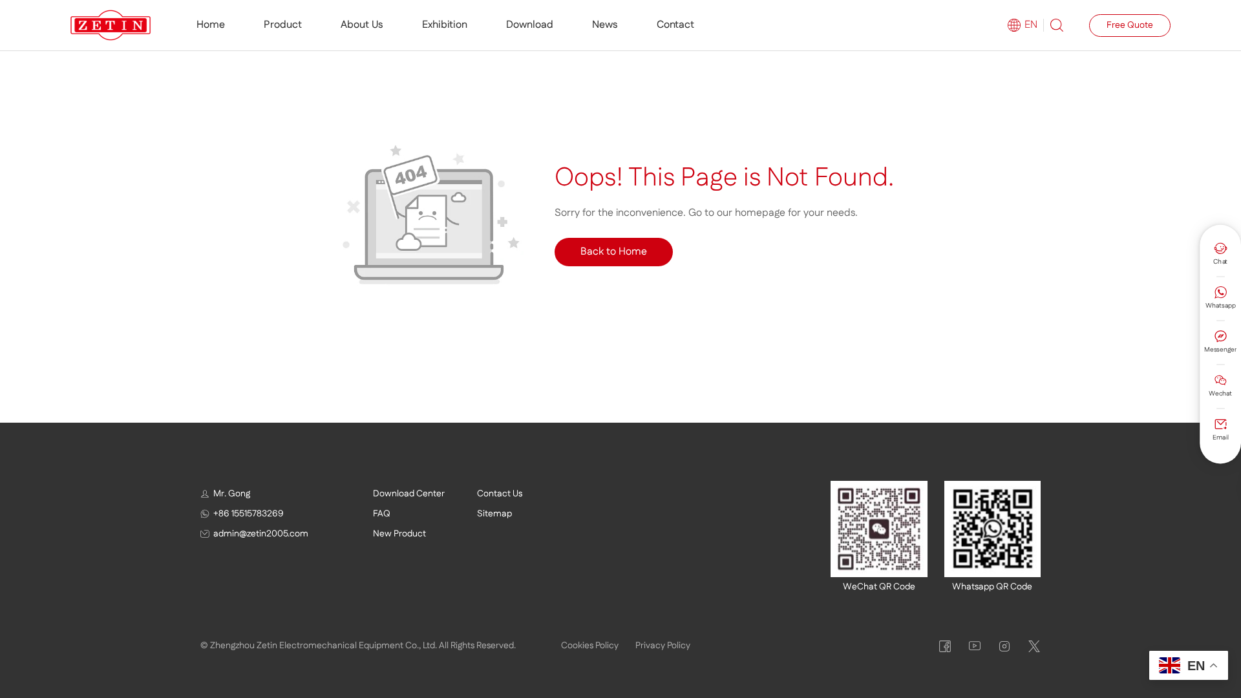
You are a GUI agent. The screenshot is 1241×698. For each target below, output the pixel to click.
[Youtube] (974, 646)
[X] (1034, 646)
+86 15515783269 (248, 513)
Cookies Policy (590, 645)
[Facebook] (945, 646)
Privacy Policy (662, 645)
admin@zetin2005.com (260, 533)
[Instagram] (1004, 646)
